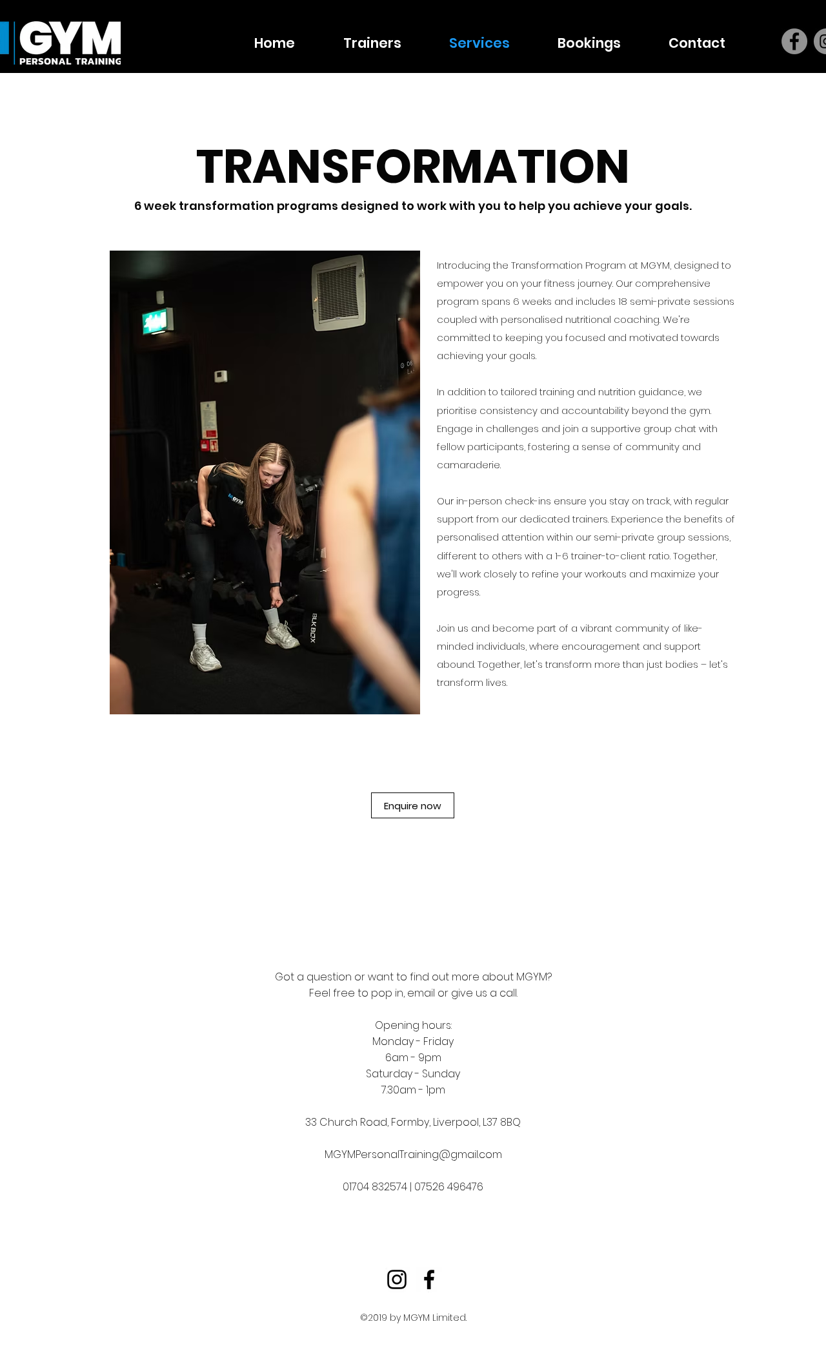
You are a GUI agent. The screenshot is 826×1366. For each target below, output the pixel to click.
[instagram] (397, 1279)
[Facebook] (794, 41)
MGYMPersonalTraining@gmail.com (413, 1154)
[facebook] (429, 1279)
